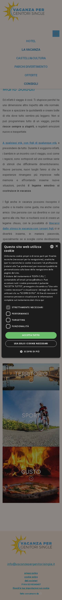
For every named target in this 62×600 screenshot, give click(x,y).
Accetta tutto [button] (31, 335)
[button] (31, 351)
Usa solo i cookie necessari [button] (31, 343)
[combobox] (52, 246)
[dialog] (31, 300)
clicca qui (39, 300)
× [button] (56, 246)
